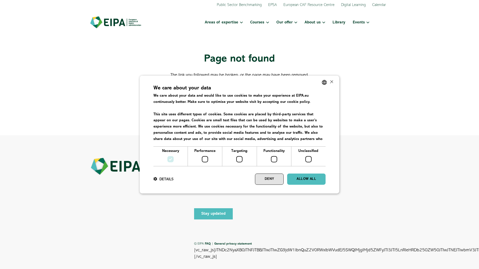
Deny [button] (269, 179)
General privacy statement (233, 243)
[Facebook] (198, 195)
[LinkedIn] (209, 195)
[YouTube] (221, 195)
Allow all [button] (306, 179)
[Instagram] (232, 195)
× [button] (331, 82)
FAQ (208, 243)
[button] (240, 22)
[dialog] (239, 135)
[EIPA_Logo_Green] (115, 22)
